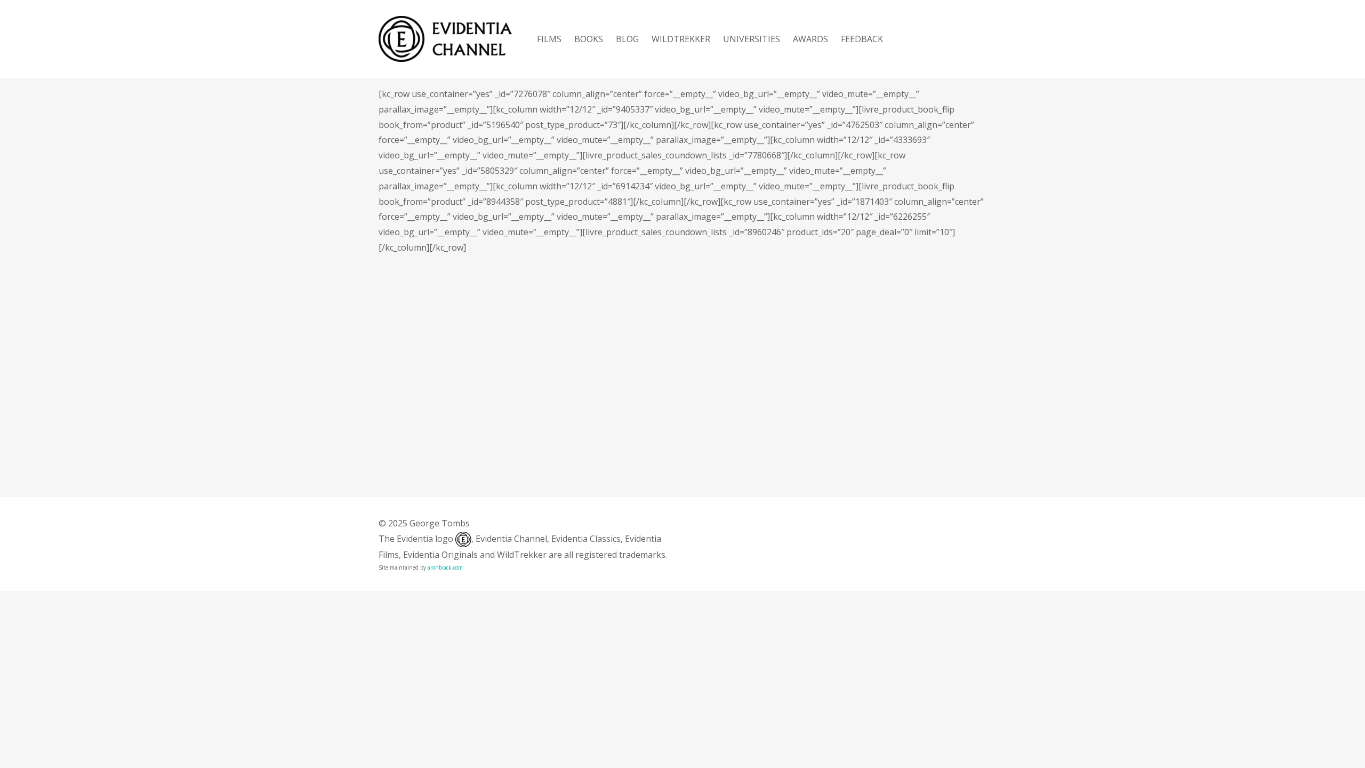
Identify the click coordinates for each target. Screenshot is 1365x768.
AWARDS (810, 39)
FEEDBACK (862, 39)
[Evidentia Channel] (445, 39)
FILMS (549, 39)
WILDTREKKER (681, 39)
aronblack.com (445, 567)
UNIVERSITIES (751, 39)
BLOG (627, 39)
